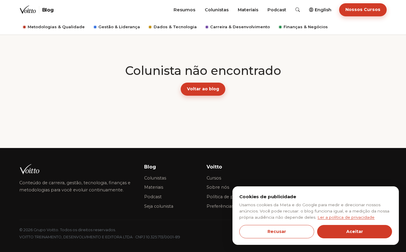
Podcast (276, 9)
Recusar (276, 231)
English (322, 9)
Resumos (184, 9)
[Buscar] (298, 10)
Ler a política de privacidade (345, 217)
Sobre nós (218, 187)
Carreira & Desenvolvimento (240, 26)
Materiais (248, 9)
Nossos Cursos (362, 9)
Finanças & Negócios (306, 26)
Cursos (214, 178)
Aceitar (354, 231)
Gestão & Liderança (119, 26)
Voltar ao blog (203, 89)
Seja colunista (158, 206)
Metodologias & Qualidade (56, 26)
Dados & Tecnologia (175, 26)
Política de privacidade (231, 196)
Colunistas (217, 9)
